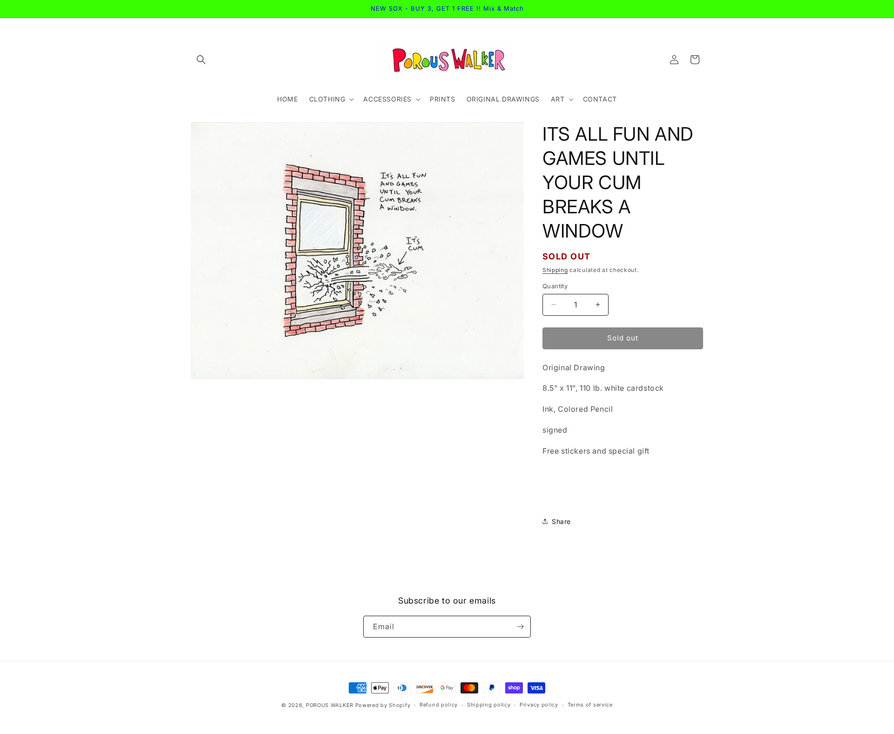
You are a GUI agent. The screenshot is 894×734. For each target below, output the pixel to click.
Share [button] (561, 521)
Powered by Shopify (383, 705)
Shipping (555, 269)
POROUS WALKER (329, 705)
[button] (201, 59)
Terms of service (590, 704)
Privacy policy (539, 704)
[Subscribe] (520, 627)
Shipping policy (489, 704)
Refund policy (439, 704)
